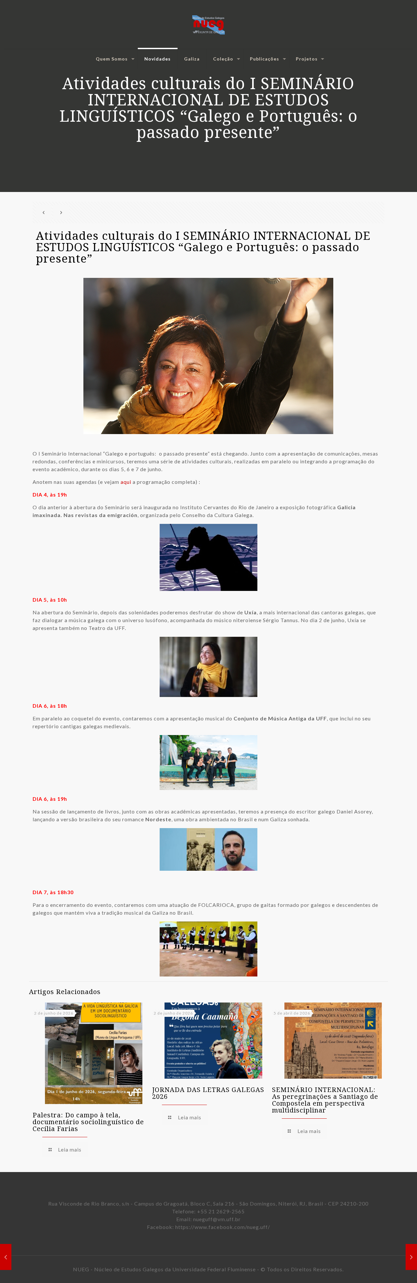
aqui (126, 482)
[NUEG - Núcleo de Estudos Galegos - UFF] (208, 24)
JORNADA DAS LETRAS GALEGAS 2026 (208, 1093)
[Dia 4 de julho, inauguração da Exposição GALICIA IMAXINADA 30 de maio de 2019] (411, 1257)
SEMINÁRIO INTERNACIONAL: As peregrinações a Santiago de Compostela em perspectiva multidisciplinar (325, 1099)
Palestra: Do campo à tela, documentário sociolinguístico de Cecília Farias (88, 1122)
